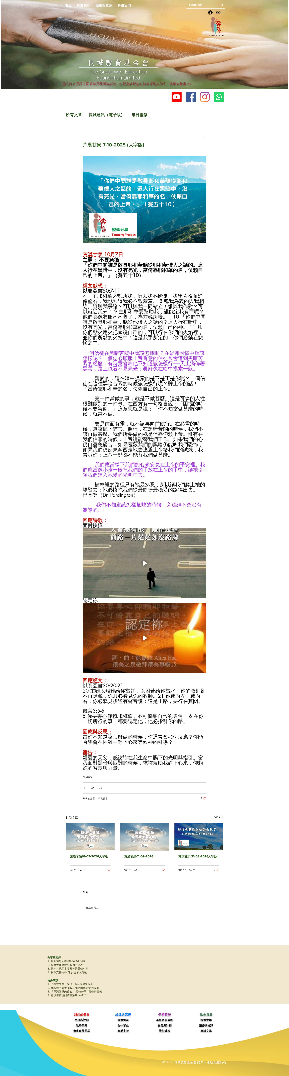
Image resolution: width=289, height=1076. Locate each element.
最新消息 (123, 1020)
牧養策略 (81, 1025)
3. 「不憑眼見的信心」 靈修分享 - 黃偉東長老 (74, 991)
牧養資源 (206, 1020)
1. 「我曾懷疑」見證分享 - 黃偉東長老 (70, 984)
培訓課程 (164, 1030)
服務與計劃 (165, 1025)
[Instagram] (205, 97)
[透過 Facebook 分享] (84, 788)
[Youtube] (177, 97)
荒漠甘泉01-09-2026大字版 (89, 856)
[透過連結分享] (92, 788)
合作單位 (123, 1025)
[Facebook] (191, 97)
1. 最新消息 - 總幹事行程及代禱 (66, 961)
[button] (83, 5)
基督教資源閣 (164, 1020)
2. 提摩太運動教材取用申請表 (65, 965)
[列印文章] (100, 788)
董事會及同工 (81, 1030)
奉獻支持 (123, 1030)
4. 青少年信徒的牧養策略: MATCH (67, 995)
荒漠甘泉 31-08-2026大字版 (197, 856)
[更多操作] (204, 137)
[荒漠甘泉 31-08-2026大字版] (198, 836)
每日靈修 (139, 114)
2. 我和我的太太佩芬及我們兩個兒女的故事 (73, 988)
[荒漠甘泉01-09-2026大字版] (90, 836)
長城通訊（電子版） (107, 114)
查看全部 (218, 817)
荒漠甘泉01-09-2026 (138, 856)
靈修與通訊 (206, 1025)
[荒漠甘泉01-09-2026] (144, 837)
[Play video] (144, 563)
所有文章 (74, 114)
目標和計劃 (82, 1020)
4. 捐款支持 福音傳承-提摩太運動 (67, 972)
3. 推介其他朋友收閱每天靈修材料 (67, 968)
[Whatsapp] (219, 97)
